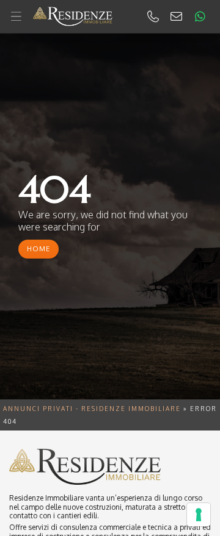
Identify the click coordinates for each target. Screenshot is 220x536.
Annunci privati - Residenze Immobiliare (92, 408)
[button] (110, 17)
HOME (38, 249)
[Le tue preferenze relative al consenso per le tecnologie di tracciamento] (198, 514)
